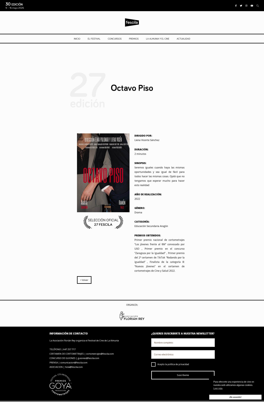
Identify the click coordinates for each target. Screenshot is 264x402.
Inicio (77, 38)
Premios (134, 38)
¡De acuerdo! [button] (235, 397)
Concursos (115, 38)
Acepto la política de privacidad (173, 364)
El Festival (94, 38)
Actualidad (183, 38)
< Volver (84, 280)
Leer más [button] (217, 388)
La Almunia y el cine (157, 38)
